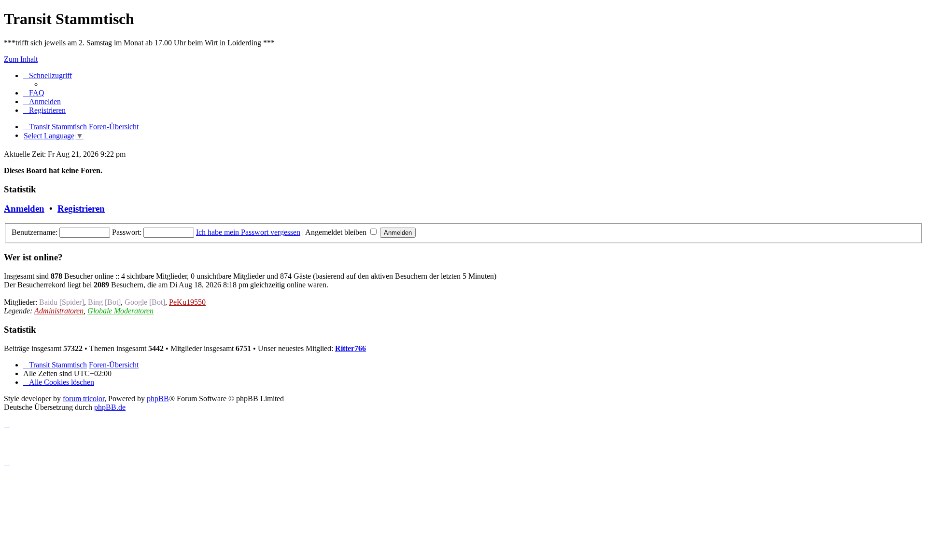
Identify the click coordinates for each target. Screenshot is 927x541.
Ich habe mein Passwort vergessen (248, 232)
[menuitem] (33, 93)
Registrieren (81, 208)
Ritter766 (350, 348)
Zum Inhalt (21, 59)
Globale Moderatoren (120, 311)
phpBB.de (110, 407)
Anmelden (24, 208)
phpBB (158, 398)
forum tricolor (83, 398)
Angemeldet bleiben (336, 232)
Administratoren (59, 311)
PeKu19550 (187, 302)
